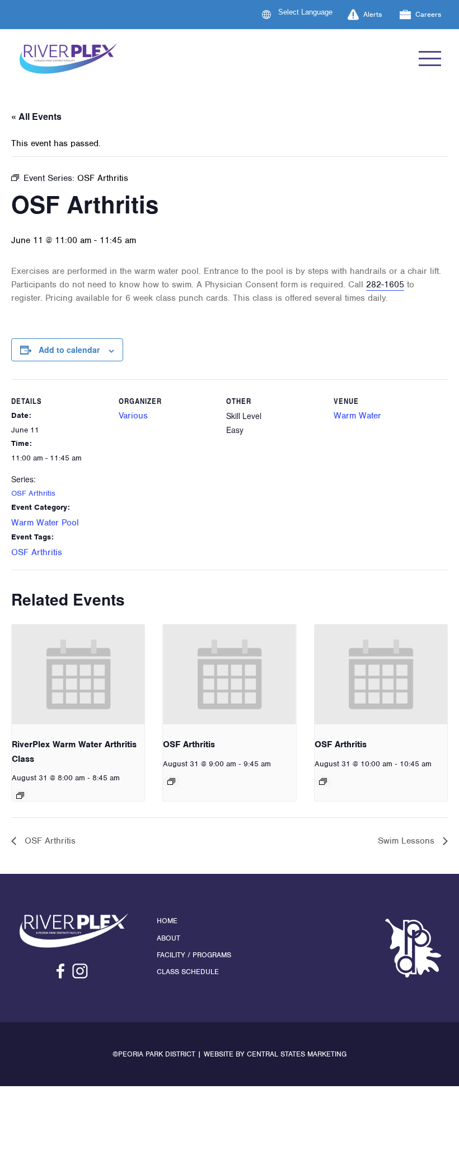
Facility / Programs (194, 955)
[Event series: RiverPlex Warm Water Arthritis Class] (20, 795)
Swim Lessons (407, 840)
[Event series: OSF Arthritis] (171, 781)
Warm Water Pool (45, 522)
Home (167, 920)
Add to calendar (69, 349)
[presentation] (78, 674)
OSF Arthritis (33, 493)
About (168, 938)
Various (133, 415)
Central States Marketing (296, 1054)
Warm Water (357, 415)
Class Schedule (188, 971)
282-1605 (385, 284)
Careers (428, 14)
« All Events (36, 116)
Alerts (372, 14)
